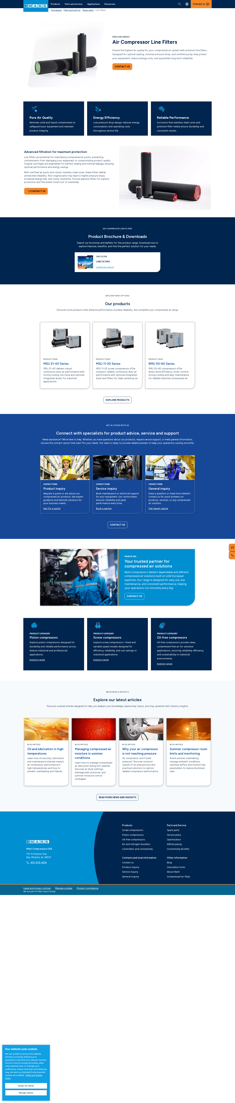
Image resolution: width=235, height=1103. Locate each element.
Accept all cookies (26, 1086)
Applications (93, 4)
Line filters (103, 261)
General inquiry (159, 488)
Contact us (122, 66)
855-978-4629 (39, 862)
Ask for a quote (51, 508)
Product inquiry (54, 488)
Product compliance (87, 888)
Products (55, 4)
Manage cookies (63, 888)
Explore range (37, 660)
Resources (110, 4)
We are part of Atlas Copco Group (39, 891)
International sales (187, 4)
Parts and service (73, 4)
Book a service (103, 508)
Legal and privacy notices (37, 888)
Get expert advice (158, 508)
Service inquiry (106, 488)
